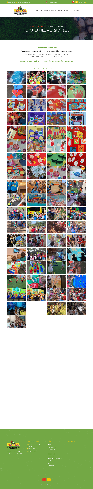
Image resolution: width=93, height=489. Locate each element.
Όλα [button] (35, 69)
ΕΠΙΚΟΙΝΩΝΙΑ (76, 10)
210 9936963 (11, 2)
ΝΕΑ (71, 10)
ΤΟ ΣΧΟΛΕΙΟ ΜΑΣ (52, 10)
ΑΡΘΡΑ (67, 10)
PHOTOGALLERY (61, 10)
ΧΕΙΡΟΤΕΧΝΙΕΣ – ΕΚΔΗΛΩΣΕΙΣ (55, 458)
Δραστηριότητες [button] (55, 69)
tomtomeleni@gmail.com (24, 2)
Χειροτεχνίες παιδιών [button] (43, 69)
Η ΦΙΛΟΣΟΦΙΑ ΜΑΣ (44, 10)
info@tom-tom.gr (32, 451)
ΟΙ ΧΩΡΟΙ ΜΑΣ (51, 454)
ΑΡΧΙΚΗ (37, 10)
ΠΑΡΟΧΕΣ (50, 451)
